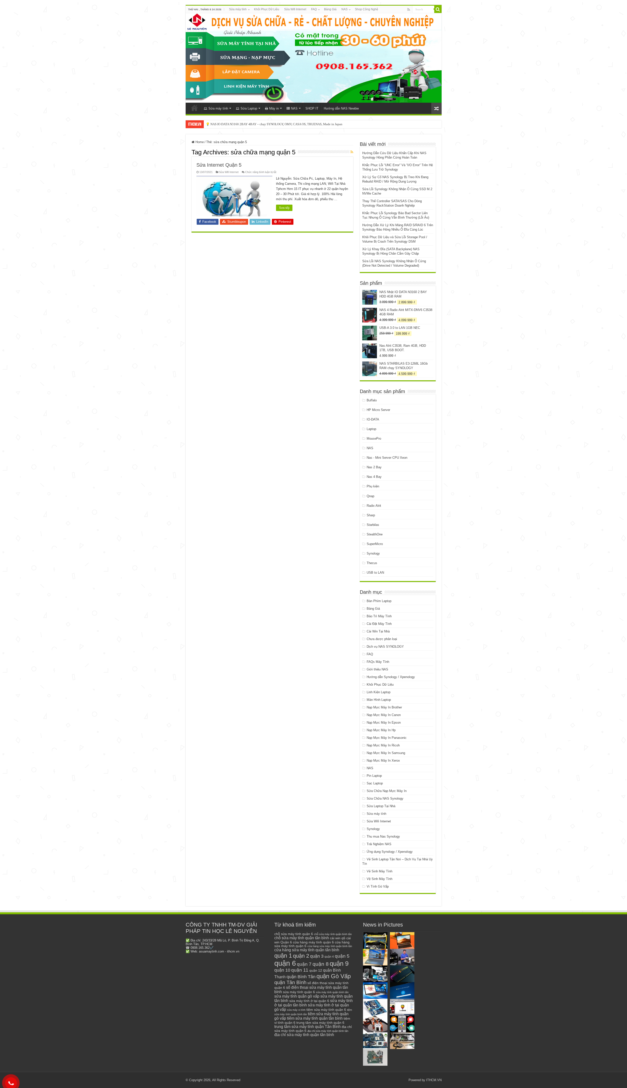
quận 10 (282, 970)
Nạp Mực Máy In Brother (384, 707)
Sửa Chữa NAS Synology (385, 798)
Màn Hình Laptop (379, 700)
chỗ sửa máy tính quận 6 (293, 934)
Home (199, 142)
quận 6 (285, 963)
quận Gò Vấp (333, 976)
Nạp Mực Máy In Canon (384, 715)
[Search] (438, 9)
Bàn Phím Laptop (379, 601)
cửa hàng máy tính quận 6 (313, 942)
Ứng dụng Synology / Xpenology (390, 851)
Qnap (370, 496)
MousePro (374, 438)
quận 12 (315, 970)
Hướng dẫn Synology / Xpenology (391, 677)
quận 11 (299, 970)
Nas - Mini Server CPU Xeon (387, 457)
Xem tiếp (284, 208)
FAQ (314, 9)
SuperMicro (375, 544)
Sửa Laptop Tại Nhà (381, 806)
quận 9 (339, 963)
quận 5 (342, 956)
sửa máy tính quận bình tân (332, 992)
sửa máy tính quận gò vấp (296, 996)
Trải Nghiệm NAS (379, 844)
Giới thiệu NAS (377, 669)
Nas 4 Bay (374, 477)
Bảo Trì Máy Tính (379, 616)
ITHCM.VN (434, 1080)
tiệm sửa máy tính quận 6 (326, 1010)
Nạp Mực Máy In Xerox (383, 760)
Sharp (371, 515)
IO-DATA (373, 419)
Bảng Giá (330, 9)
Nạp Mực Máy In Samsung (386, 753)
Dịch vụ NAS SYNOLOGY (385, 646)
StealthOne (375, 534)
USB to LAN (375, 572)
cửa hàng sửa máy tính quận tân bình (306, 950)
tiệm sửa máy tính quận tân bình (315, 1018)
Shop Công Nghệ (366, 9)
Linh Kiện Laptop (378, 692)
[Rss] (408, 9)
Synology (373, 553)
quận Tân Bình (290, 982)
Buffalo (372, 400)
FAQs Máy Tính (378, 662)
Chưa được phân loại (382, 639)
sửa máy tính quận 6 (299, 992)
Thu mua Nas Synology (383, 836)
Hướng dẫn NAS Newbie (341, 108)
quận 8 (321, 964)
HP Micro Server (378, 410)
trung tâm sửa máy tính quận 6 (320, 1023)
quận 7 (304, 964)
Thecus (372, 563)
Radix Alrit (374, 505)
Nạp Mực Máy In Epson (384, 722)
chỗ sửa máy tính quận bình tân (333, 934)
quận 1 (283, 955)
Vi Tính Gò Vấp (378, 886)
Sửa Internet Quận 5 (218, 165)
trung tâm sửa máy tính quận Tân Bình (307, 1027)
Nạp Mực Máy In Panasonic (387, 738)
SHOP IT (311, 108)
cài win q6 (337, 938)
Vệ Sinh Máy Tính (379, 871)
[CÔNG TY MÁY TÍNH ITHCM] (314, 58)
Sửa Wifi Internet (295, 9)
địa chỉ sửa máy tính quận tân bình (304, 1035)
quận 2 (301, 956)
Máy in (274, 108)
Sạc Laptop (375, 783)
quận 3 (317, 956)
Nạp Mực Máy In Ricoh (383, 745)
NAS (344, 9)
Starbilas (373, 525)
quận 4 (329, 956)
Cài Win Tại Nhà (378, 631)
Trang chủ (194, 108)
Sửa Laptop (249, 108)
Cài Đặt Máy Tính (379, 624)
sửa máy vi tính (296, 1009)
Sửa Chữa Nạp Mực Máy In (387, 791)
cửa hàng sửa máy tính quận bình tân (329, 946)
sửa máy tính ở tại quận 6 (309, 1001)
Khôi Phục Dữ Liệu (266, 9)
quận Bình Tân (301, 976)
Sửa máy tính (238, 9)
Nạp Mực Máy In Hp (381, 730)
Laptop (371, 429)
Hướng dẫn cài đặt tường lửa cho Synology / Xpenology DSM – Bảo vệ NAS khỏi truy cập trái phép (272, 124)
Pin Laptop (374, 776)
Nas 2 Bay (374, 467)
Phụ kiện (373, 486)
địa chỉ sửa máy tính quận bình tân (327, 1030)
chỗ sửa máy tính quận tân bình (301, 938)
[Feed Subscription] (351, 152)
